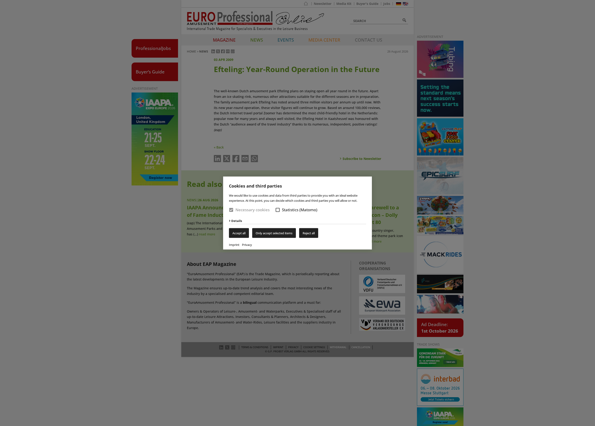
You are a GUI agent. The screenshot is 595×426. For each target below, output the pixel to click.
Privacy (247, 244)
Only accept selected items (274, 233)
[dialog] (297, 213)
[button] (277, 210)
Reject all (309, 233)
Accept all (238, 233)
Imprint (234, 244)
